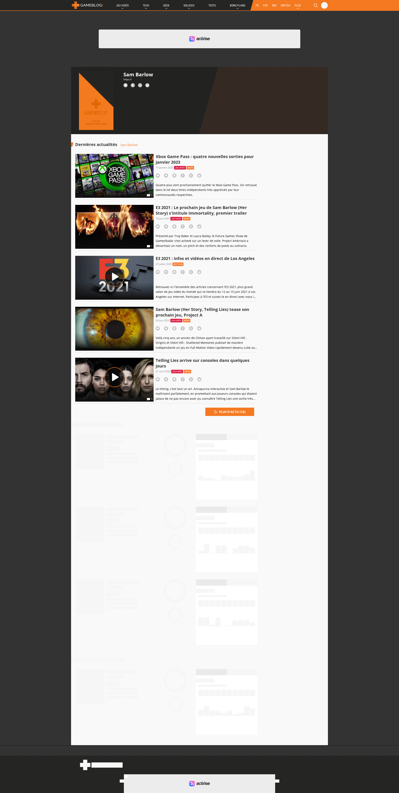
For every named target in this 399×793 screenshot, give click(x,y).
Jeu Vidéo (122, 5)
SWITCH (285, 5)
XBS (274, 5)
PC (257, 5)
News (190, 168)
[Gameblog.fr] (87, 5)
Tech (146, 5)
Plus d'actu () (231, 412)
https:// (127, 79)
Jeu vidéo (180, 168)
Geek (166, 5)
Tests (212, 5)
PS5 (265, 5)
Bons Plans (237, 5)
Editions (178, 264)
